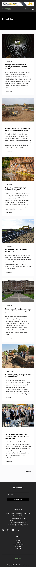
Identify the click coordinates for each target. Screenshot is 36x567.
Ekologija (9, 61)
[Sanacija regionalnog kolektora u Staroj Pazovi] (18, 231)
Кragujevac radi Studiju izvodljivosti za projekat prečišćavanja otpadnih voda (18, 311)
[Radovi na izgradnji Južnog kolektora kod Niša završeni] (18, 356)
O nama (18, 540)
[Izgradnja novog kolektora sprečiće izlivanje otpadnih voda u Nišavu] (18, 109)
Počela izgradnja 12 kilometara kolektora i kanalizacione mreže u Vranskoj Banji (17, 436)
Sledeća (28, 471)
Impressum (18, 546)
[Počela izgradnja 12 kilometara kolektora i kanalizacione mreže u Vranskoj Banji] (18, 416)
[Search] (29, 9)
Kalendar (19, 548)
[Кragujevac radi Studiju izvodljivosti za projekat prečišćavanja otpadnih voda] (18, 290)
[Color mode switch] (26, 9)
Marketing (19, 542)
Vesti (12, 371)
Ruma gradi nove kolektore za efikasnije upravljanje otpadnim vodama (16, 66)
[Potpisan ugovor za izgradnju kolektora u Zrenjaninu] (18, 169)
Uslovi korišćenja (18, 544)
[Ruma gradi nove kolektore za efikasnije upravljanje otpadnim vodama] (18, 46)
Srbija (8, 371)
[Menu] (33, 9)
